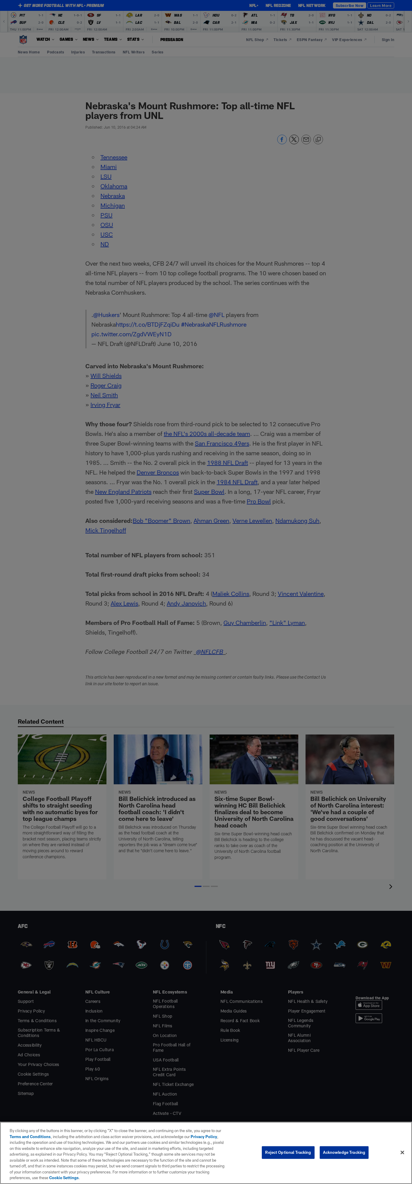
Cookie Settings (64, 1177)
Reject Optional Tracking (288, 1152)
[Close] (402, 1152)
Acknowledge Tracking (344, 1152)
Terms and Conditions (30, 1136)
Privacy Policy (204, 1136)
